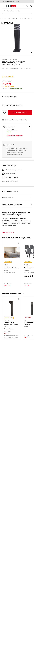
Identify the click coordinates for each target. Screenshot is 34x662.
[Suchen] (4, 11)
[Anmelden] (23, 6)
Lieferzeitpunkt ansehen (14, 135)
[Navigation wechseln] (3, 6)
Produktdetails (7, 198)
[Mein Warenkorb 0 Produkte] (31, 6)
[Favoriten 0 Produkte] (27, 6)
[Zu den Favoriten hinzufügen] (4, 112)
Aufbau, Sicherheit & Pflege (12, 204)
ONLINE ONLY (7, 76)
